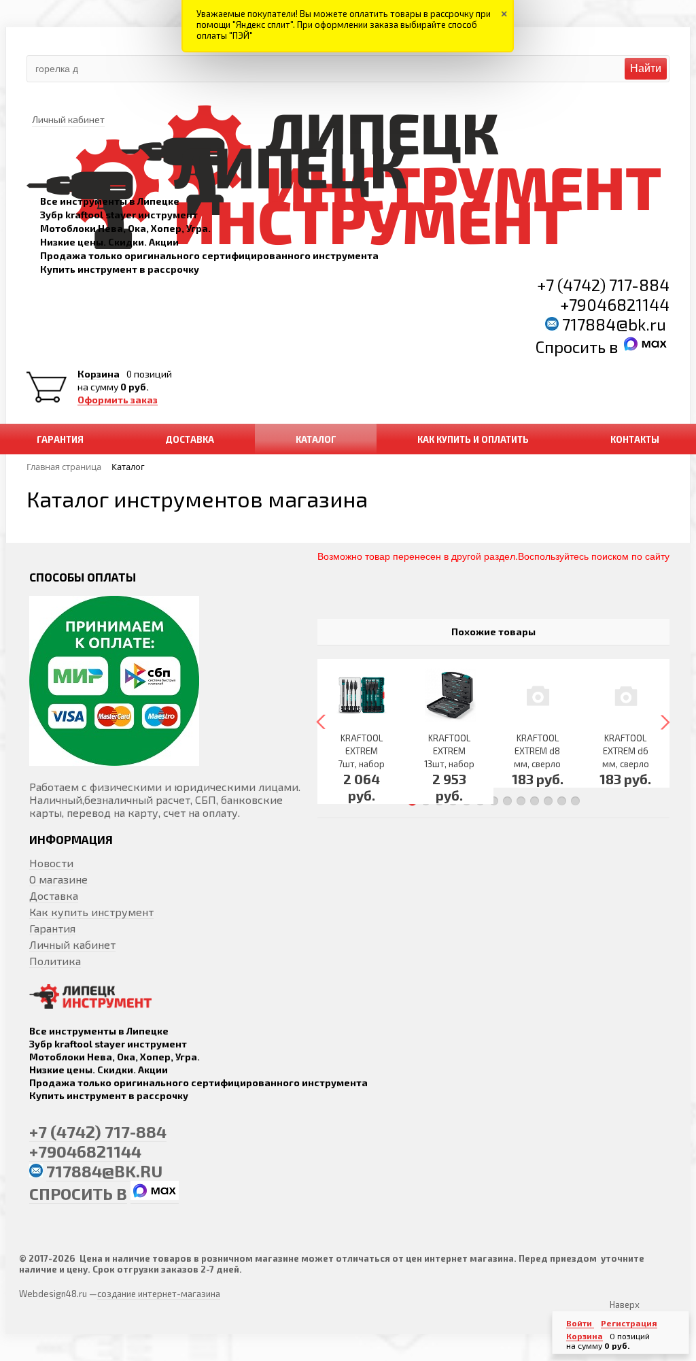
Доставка (53, 895)
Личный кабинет (72, 944)
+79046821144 (614, 304)
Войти (580, 1323)
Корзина (98, 374)
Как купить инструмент (91, 911)
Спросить (572, 346)
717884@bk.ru (614, 324)
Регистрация (629, 1323)
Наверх (625, 1304)
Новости (51, 862)
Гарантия (52, 928)
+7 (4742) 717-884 (603, 285)
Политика (55, 960)
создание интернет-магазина (158, 1293)
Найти (645, 68)
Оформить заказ (117, 399)
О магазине (58, 879)
